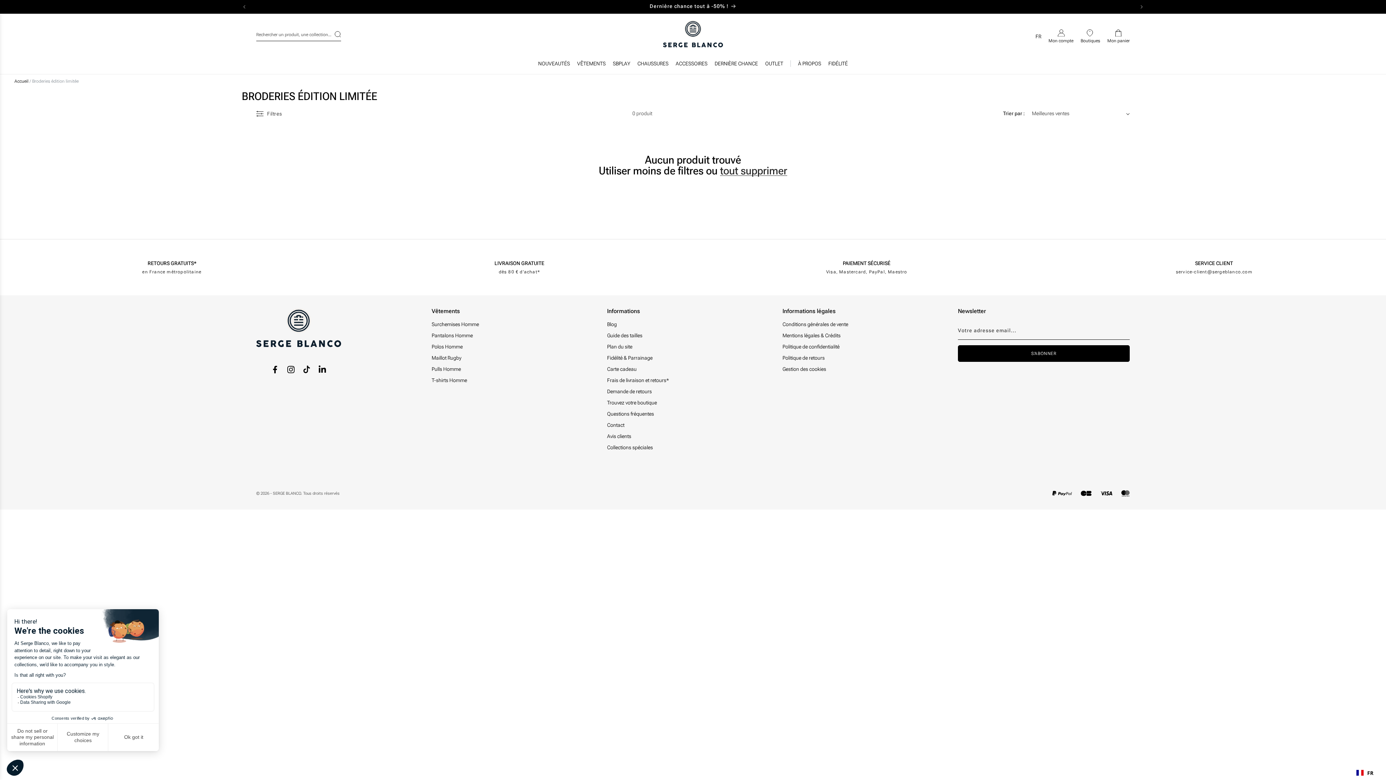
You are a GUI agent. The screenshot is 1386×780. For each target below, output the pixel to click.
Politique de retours (804, 358)
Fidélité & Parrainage (630, 358)
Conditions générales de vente (815, 324)
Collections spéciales (630, 447)
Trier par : (1014, 113)
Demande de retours (629, 391)
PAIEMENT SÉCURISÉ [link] (866, 263)
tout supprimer (753, 170)
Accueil (21, 81)
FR (1370, 773)
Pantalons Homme (452, 335)
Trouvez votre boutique (632, 403)
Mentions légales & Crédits (812, 335)
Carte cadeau (622, 369)
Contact (615, 425)
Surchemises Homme (455, 324)
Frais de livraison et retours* (638, 380)
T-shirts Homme (449, 380)
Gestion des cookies (804, 369)
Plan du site (619, 347)
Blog (612, 324)
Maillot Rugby (446, 358)
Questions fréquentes (630, 414)
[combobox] (298, 33)
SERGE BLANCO (287, 493)
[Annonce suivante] (1142, 7)
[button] (591, 65)
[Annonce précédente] (244, 7)
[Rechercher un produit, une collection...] (333, 34)
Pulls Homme (446, 369)
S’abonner (1043, 353)
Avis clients (619, 436)
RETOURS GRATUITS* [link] (172, 263)
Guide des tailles (624, 335)
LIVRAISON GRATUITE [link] (519, 263)
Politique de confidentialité (811, 347)
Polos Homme (447, 347)
